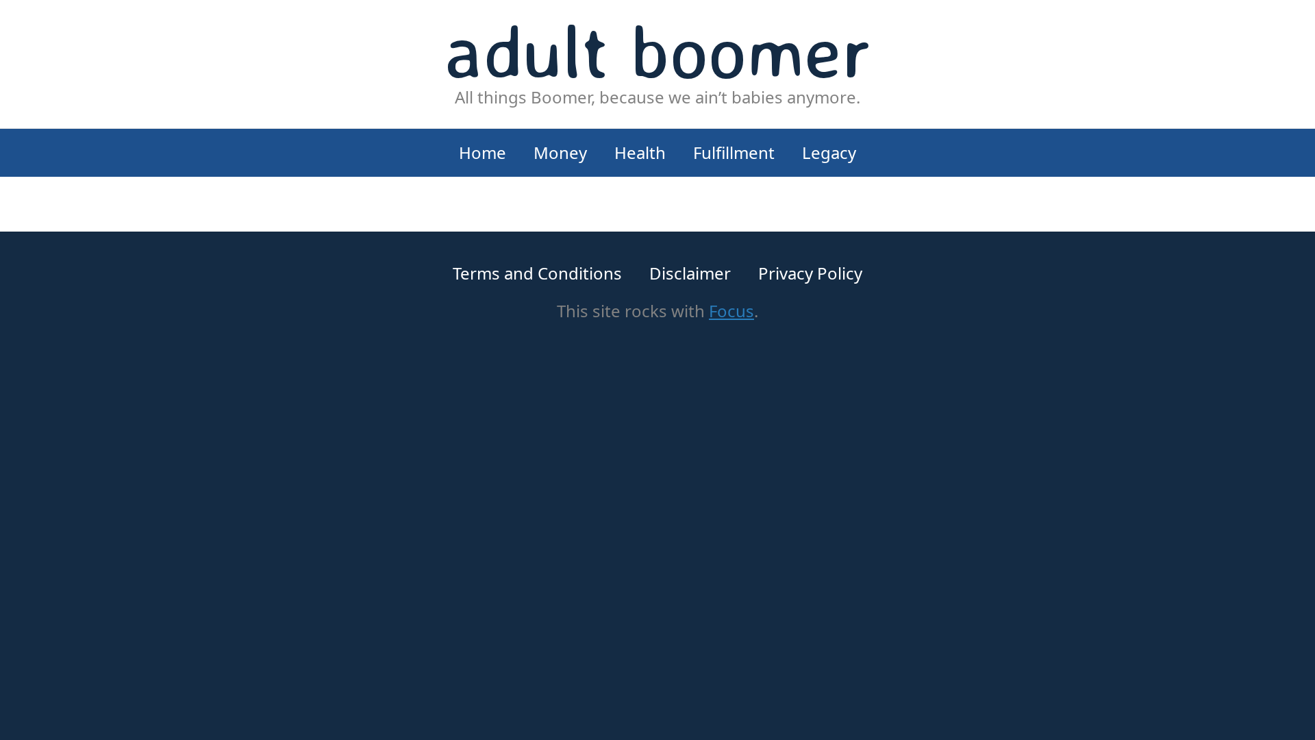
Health (640, 152)
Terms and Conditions (537, 273)
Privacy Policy (810, 273)
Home (482, 152)
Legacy (829, 152)
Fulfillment (734, 152)
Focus (731, 310)
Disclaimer (690, 273)
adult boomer (658, 50)
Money (560, 152)
